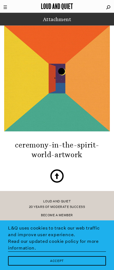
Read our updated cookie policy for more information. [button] (53, 245)
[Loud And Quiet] (57, 6)
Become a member (57, 215)
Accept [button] (57, 261)
